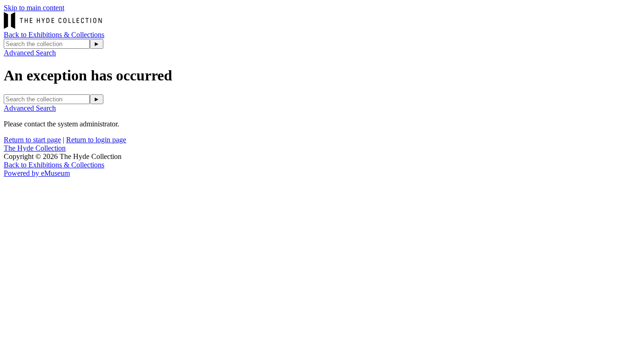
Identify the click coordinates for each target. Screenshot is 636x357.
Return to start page (32, 140)
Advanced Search (30, 53)
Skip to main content (34, 8)
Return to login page (96, 140)
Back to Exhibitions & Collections (54, 35)
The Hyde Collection (35, 148)
